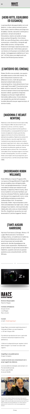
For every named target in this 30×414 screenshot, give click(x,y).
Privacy (15, 410)
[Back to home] (15, 4)
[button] (2, 4)
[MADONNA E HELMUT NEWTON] (15, 116)
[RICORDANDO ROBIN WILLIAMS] (15, 172)
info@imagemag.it (10, 321)
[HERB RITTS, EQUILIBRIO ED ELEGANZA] (15, 19)
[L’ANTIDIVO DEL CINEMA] (15, 69)
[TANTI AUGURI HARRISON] (15, 226)
